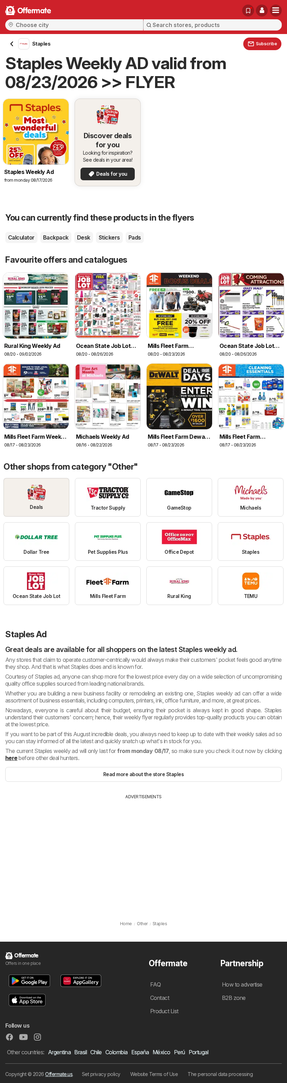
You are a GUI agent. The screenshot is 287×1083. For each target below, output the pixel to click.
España (140, 1052)
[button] (262, 10)
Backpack (56, 237)
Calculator (21, 237)
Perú (179, 1052)
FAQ (155, 984)
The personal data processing (220, 1074)
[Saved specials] (248, 10)
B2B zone (234, 997)
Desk (83, 237)
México (161, 1052)
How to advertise (242, 984)
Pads (134, 237)
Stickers (109, 237)
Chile (96, 1052)
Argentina (59, 1052)
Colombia (116, 1052)
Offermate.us (58, 1074)
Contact (159, 997)
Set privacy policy (101, 1074)
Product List (164, 1011)
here (11, 757)
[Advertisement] (143, 852)
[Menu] (276, 10)
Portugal (199, 1052)
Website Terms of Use (154, 1074)
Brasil (80, 1052)
